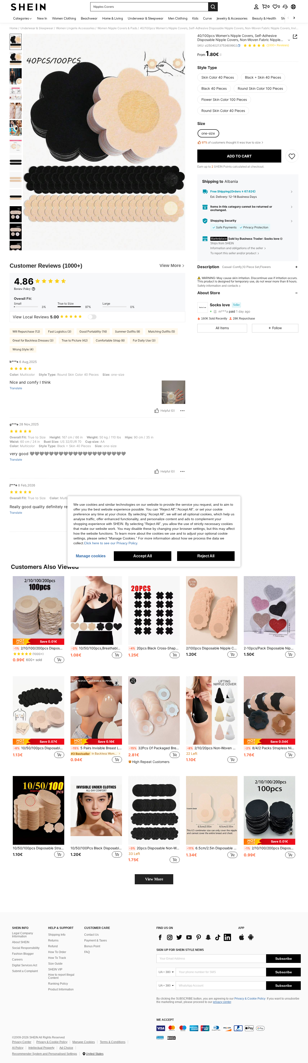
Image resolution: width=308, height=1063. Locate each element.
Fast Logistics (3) (59, 331)
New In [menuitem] (42, 18)
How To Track (57, 958)
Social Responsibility (25, 948)
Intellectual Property (41, 1047)
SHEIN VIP (55, 969)
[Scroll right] (294, 18)
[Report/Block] (182, 411)
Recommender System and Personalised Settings (44, 1054)
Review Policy (22, 289)
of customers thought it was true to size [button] (231, 142)
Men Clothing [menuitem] (177, 18)
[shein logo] (28, 7)
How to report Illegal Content (61, 976)
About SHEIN (20, 942)
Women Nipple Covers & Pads (117, 28)
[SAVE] (291, 156)
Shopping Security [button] (223, 221)
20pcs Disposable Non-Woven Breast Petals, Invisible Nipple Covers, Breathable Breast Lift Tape (154, 848)
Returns (53, 940)
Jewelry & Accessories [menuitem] (232, 18)
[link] (266, 6)
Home (14, 28)
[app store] (241, 939)
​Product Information (61, 989)
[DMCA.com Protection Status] (171, 1037)
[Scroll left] (288, 18)
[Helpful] (157, 411)
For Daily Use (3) (144, 340)
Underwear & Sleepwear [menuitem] (145, 18)
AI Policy (17, 1047)
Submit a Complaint (25, 971)
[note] (38, 642)
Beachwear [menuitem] (89, 18)
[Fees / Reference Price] (220, 54)
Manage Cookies (83, 1042)
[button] (285, 7)
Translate (16, 388)
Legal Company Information (22, 935)
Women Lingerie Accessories (75, 28)
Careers (17, 959)
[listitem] (38, 622)
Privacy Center (21, 1042)
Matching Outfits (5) (161, 331)
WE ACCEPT (165, 1020)
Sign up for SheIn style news (180, 950)
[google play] (250, 939)
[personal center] (256, 7)
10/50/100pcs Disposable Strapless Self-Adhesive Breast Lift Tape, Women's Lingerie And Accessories (38, 848)
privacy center (222, 1002)
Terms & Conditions (112, 1042)
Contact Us (91, 934)
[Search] (213, 6)
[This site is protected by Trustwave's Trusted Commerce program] (160, 1037)
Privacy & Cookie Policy (249, 998)
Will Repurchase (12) (26, 331)
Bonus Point (92, 946)
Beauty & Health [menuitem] (264, 18)
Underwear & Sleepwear (36, 28)
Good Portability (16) (93, 331)
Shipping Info (56, 934)
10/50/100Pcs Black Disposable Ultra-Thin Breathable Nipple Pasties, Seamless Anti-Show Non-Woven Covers (96, 848)
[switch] (92, 316)
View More (154, 879)
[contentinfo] (228, 1028)
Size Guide (55, 963)
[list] (194, 937)
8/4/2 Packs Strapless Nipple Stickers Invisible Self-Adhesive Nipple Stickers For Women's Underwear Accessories (270, 748)
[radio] (217, 77)
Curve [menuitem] (207, 18)
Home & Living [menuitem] (112, 18)
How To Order (57, 952)
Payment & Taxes (95, 940)
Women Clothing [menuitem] (64, 18)
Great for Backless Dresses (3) (33, 340)
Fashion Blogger (23, 953)
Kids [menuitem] (195, 18)
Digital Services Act (24, 965)
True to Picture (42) (75, 340)
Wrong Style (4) (23, 349)
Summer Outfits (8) (127, 331)
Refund (53, 946)
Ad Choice (66, 1047)
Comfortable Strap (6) (110, 340)
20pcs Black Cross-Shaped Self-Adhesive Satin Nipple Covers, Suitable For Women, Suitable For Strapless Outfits (154, 648)
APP (241, 928)
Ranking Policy (58, 983)
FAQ (87, 952)
